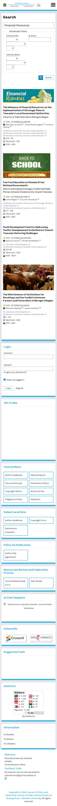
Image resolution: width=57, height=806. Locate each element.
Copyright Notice (13, 491)
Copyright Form (38, 520)
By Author (32, 36)
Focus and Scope (13, 483)
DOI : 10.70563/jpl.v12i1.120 (18, 238)
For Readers (9, 734)
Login (8, 388)
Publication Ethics (40, 483)
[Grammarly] (23, 672)
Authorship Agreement (10, 555)
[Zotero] (33, 672)
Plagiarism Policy (13, 499)
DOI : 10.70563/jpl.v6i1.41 (17, 305)
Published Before (13, 55)
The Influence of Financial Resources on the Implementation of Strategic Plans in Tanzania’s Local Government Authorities (27, 112)
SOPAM (8, 761)
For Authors (9, 739)
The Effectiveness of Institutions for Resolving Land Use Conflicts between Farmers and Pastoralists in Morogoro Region (28, 297)
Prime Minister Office (15, 764)
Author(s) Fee (37, 491)
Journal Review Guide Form (15, 583)
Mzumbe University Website (18, 758)
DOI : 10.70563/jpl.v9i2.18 (18, 122)
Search (48, 77)
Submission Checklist (11, 530)
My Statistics (28, 716)
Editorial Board (38, 475)
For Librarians (9, 744)
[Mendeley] (23, 661)
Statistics (35, 499)
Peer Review (36, 581)
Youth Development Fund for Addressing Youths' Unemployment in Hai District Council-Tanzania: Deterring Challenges (28, 230)
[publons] (33, 662)
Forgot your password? (15, 372)
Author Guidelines (13, 475)
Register (19, 388)
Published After (12, 36)
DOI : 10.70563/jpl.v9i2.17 (18, 196)
